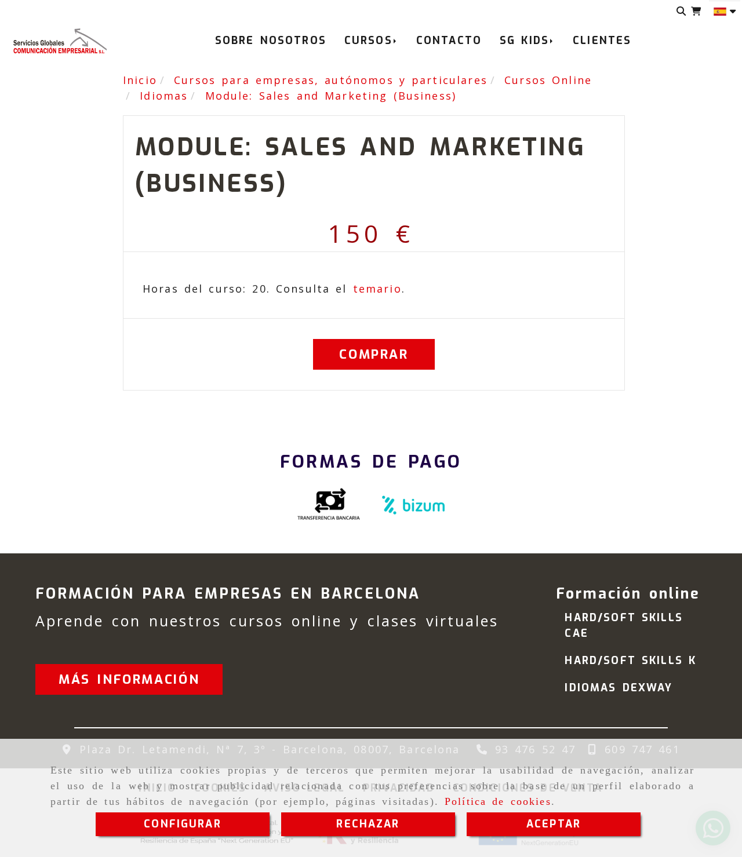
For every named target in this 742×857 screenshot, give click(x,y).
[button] (129, 679)
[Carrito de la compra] (696, 11)
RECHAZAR (367, 824)
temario (377, 289)
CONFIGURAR (182, 824)
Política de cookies (498, 801)
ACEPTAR (553, 824)
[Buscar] (681, 11)
